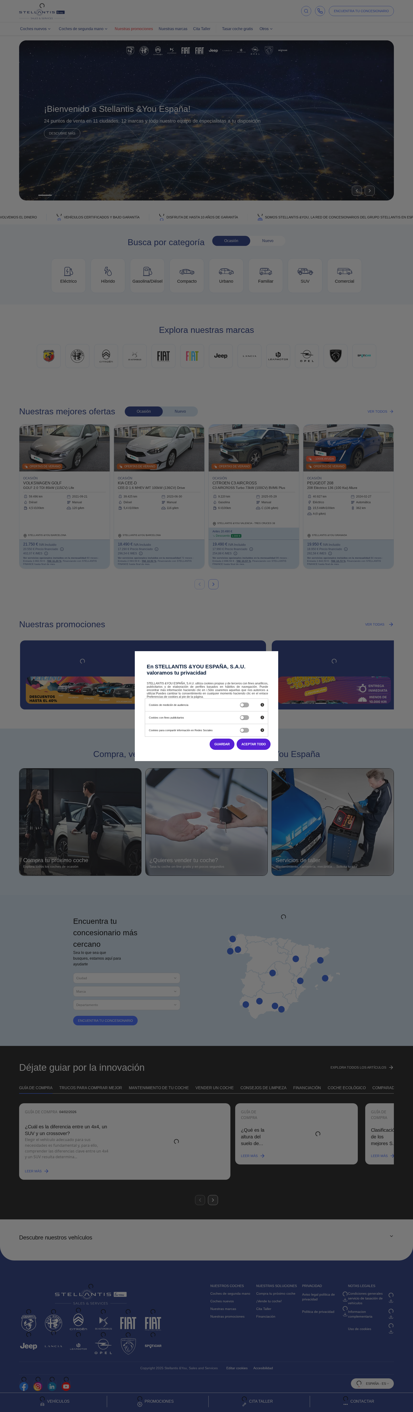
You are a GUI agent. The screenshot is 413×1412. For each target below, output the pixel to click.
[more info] (262, 705)
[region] (188, 705)
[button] (254, 744)
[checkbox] (244, 705)
